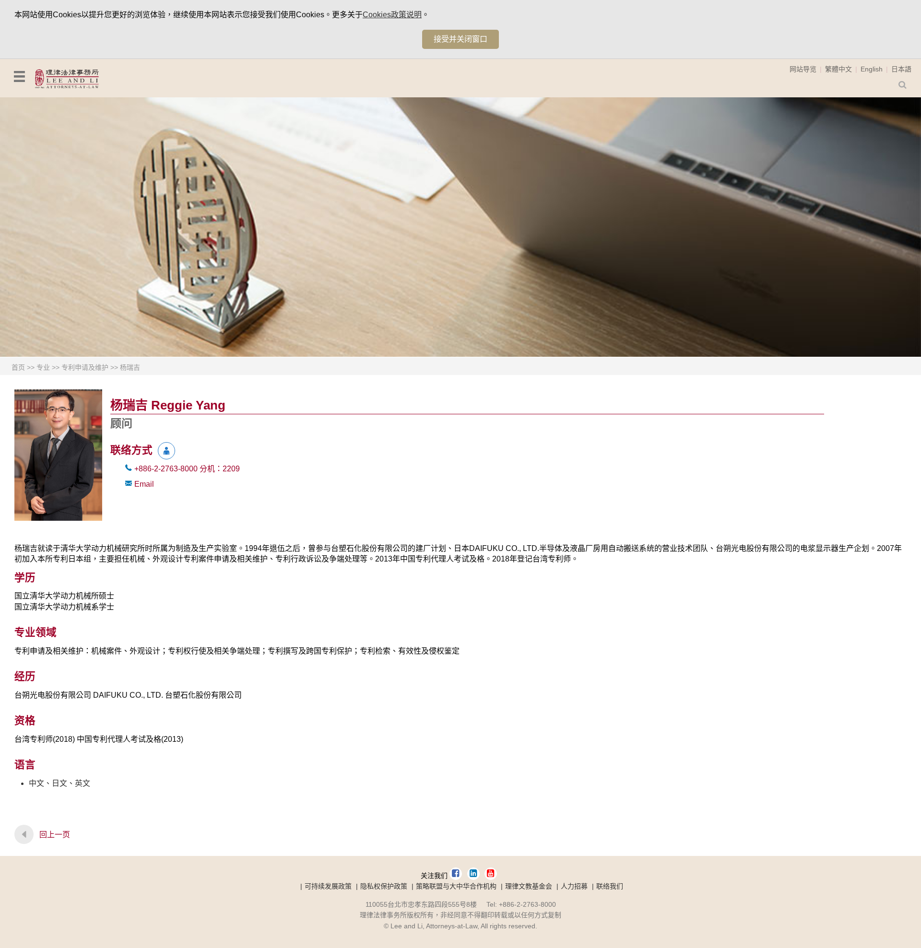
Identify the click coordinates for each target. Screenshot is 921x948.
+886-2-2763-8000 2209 (187, 469)
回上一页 (54, 835)
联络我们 (609, 886)
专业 (43, 367)
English (872, 69)
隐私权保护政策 (383, 886)
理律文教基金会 (528, 886)
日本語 (901, 69)
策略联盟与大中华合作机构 (456, 886)
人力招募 (574, 886)
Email (144, 484)
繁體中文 (838, 69)
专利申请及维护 (84, 367)
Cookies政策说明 (392, 15)
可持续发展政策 (328, 886)
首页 (18, 367)
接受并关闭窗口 (460, 39)
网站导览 (803, 69)
